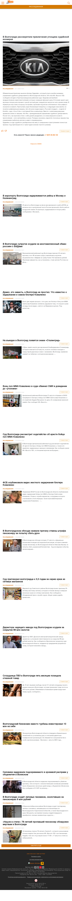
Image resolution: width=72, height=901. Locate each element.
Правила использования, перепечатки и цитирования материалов (45, 877)
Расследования (8, 88)
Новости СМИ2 (36, 144)
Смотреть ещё (36, 845)
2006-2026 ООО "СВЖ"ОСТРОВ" (36, 853)
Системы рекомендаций (36, 859)
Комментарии (65, 131)
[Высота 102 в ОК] (38, 867)
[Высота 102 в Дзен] (40, 867)
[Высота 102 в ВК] (35, 867)
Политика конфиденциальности (17, 877)
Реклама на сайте (36, 856)
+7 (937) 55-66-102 (51, 135)
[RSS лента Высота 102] (43, 867)
